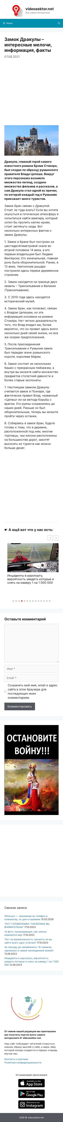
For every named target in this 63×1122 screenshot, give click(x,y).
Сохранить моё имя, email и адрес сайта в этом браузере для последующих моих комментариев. (32, 691)
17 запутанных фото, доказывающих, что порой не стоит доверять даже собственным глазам (33, 581)
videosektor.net (39, 9)
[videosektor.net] (16, 10)
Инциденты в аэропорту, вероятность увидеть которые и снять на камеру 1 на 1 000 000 (31, 961)
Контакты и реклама (16, 1059)
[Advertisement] (31, 90)
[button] (13, 601)
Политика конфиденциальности (22, 1062)
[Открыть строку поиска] (59, 23)
